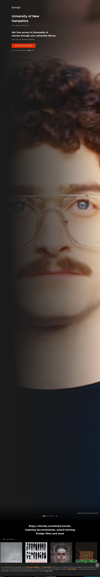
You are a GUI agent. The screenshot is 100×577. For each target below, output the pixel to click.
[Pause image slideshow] (56, 516)
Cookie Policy (48, 571)
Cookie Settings (71, 569)
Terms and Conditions (32, 567)
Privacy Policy (47, 567)
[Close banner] (97, 565)
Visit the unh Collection (23, 45)
